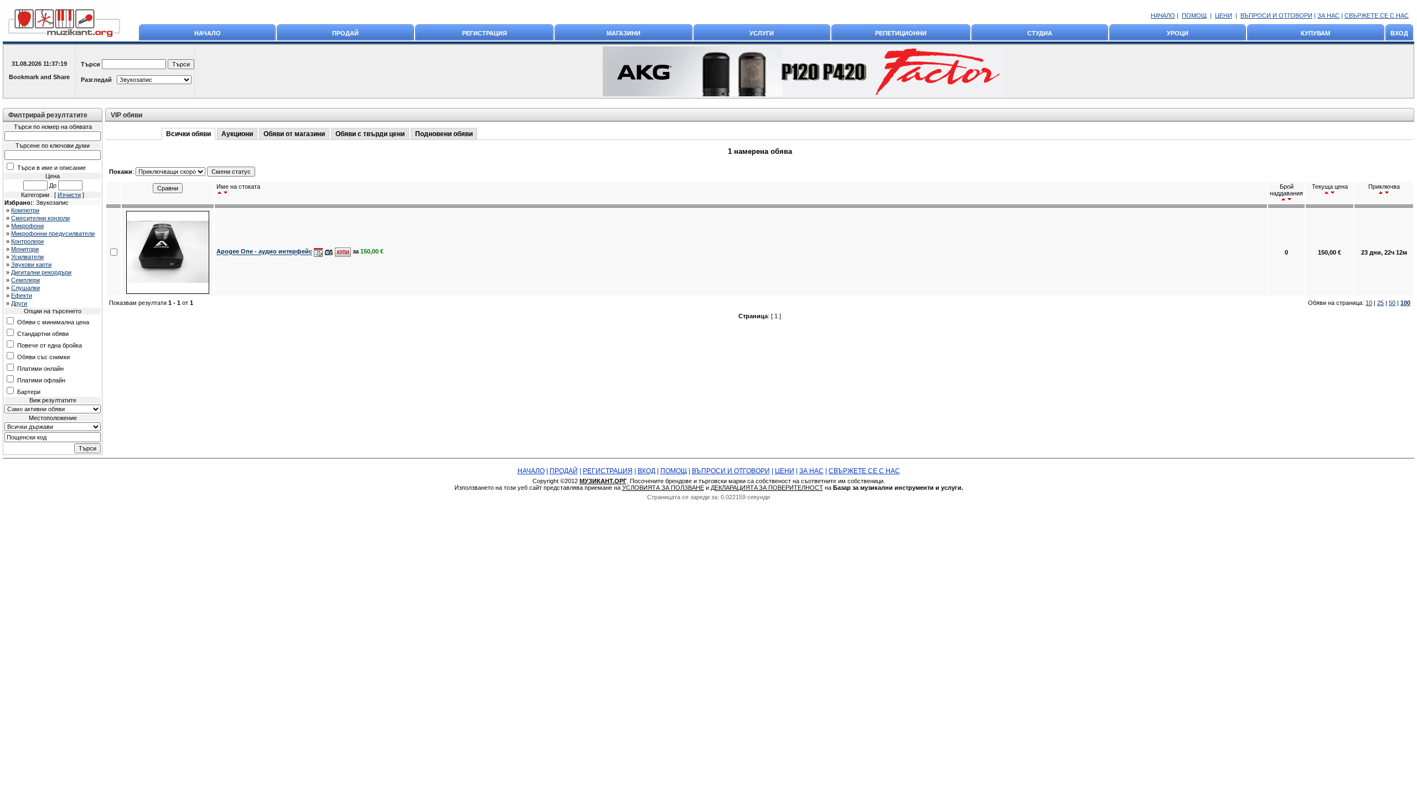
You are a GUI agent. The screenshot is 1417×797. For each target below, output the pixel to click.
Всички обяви (188, 134)
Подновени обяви (444, 134)
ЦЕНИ (1223, 15)
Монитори (25, 249)
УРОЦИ (1177, 33)
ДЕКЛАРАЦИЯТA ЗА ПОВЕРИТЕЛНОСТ (767, 487)
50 (1392, 302)
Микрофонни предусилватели (53, 233)
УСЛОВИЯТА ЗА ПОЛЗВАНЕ (663, 487)
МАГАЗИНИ (623, 33)
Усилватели (27, 256)
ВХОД (1399, 33)
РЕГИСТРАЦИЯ (484, 33)
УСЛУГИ (761, 33)
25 (1380, 302)
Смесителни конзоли (40, 218)
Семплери (25, 280)
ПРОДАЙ (345, 33)
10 (1369, 302)
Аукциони (237, 134)
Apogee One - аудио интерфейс (264, 252)
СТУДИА (1039, 33)
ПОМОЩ (1194, 15)
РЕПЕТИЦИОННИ (901, 33)
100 (1405, 302)
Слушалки (25, 287)
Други (19, 303)
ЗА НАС (1328, 15)
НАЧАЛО (1163, 15)
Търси (90, 64)
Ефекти (21, 295)
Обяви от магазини (294, 134)
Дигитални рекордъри (41, 272)
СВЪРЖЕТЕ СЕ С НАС (1376, 15)
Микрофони (27, 225)
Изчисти (69, 195)
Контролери (27, 241)
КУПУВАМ (1315, 33)
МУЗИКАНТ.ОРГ (603, 481)
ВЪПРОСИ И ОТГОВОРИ (1276, 15)
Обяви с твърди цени (370, 134)
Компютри (25, 210)
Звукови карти (31, 264)
